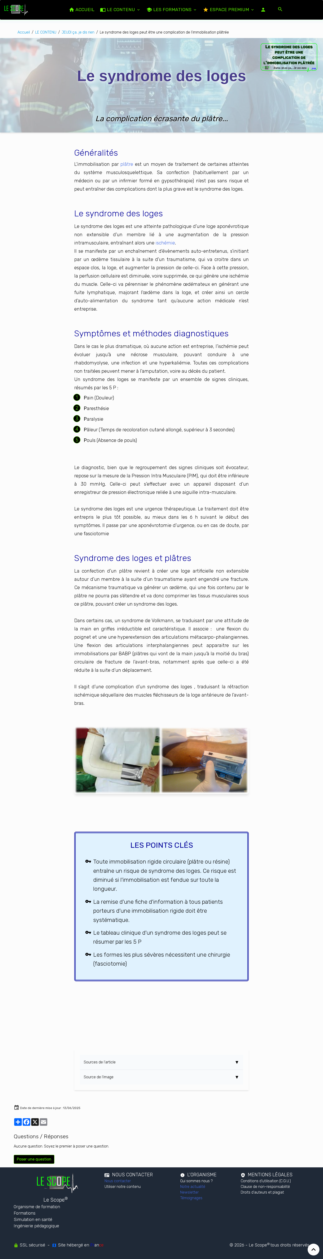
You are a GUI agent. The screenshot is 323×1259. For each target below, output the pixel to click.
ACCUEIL (84, 9)
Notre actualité (192, 1186)
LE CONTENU (121, 9)
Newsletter (189, 1192)
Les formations (172, 9)
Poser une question (34, 1159)
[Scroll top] (313, 1249)
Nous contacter (118, 1181)
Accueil (23, 32)
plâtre (126, 164)
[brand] (17, 10)
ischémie (165, 243)
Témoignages (191, 1198)
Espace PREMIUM (229, 9)
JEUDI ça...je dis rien (78, 32)
